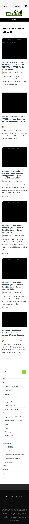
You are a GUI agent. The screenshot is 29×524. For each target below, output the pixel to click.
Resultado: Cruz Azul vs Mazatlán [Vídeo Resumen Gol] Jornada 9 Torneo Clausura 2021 (14, 333)
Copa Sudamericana (11, 409)
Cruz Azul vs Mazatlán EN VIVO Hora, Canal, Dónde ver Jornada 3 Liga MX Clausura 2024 (14, 120)
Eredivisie (8, 439)
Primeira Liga (9, 436)
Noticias (7, 394)
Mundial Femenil (10, 451)
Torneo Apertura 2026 (12, 387)
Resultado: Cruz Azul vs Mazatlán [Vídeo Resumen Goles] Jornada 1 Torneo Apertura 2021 (12, 285)
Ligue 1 (7, 428)
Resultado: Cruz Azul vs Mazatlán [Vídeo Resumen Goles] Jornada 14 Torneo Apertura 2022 (12, 228)
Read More (6, 88)
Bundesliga (8, 432)
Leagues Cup (9, 402)
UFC (4, 473)
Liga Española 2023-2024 (13, 417)
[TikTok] (6, 6)
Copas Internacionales (10, 398)
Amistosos (8, 462)
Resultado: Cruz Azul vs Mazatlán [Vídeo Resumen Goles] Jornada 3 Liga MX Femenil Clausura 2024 (12, 174)
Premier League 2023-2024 (14, 420)
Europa (5, 413)
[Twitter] (4, 6)
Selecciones (7, 443)
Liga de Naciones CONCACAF (14, 454)
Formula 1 (6, 469)
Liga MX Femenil (10, 390)
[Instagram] (9, 6)
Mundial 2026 (9, 447)
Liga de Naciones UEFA (12, 458)
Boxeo (5, 466)
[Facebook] (2, 6)
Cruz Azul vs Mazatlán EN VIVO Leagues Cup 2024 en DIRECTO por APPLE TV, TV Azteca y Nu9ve (13, 65)
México (5, 383)
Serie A (7, 424)
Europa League (10, 405)
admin (11, 72)
